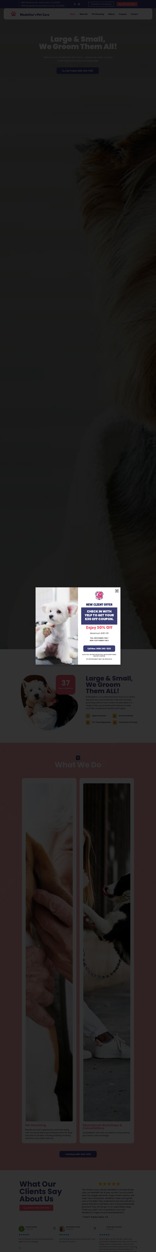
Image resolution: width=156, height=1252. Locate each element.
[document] (78, 626)
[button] (116, 590)
